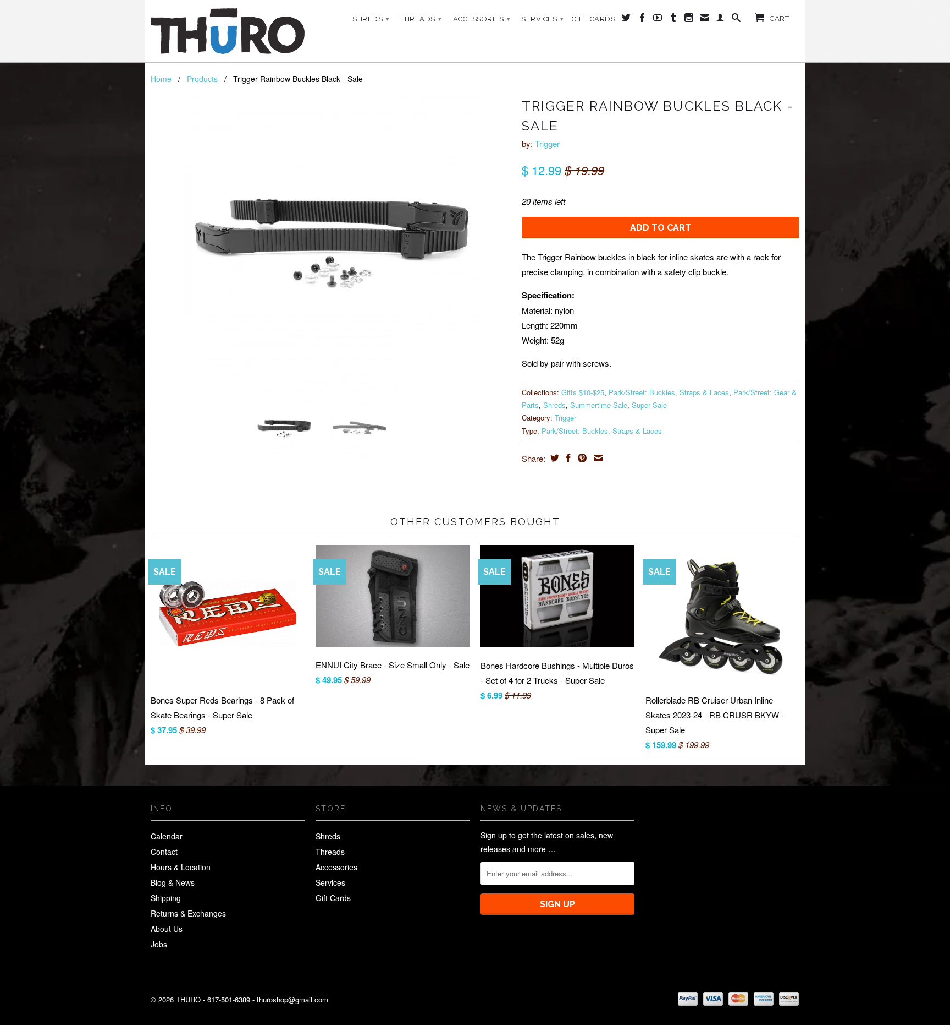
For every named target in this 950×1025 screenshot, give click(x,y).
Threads (421, 19)
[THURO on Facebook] (642, 19)
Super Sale (649, 405)
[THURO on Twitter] (626, 19)
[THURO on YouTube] (657, 19)
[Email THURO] (705, 19)
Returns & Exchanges (188, 913)
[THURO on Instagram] (689, 19)
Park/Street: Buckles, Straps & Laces (669, 392)
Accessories (482, 19)
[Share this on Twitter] (553, 458)
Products (202, 78)
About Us (167, 928)
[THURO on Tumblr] (673, 19)
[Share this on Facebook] (567, 458)
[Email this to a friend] (597, 458)
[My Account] (720, 19)
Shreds (370, 19)
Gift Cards (593, 19)
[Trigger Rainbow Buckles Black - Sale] (331, 242)
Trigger (547, 143)
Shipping (166, 897)
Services (542, 19)
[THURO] (228, 31)
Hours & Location (181, 867)
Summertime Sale (598, 405)
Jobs (159, 944)
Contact (164, 851)
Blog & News (173, 882)
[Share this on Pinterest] (581, 458)
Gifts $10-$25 (582, 392)
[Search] (736, 19)
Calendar (167, 836)
